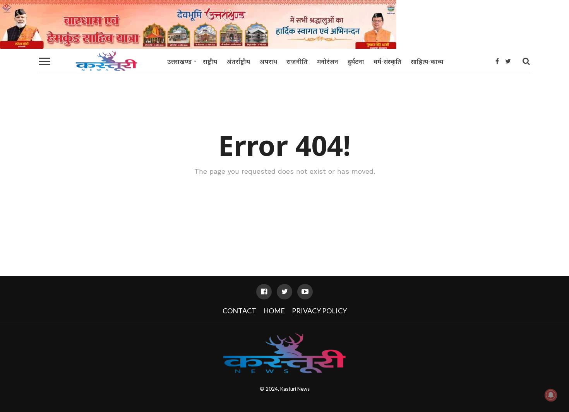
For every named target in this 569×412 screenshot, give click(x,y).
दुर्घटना (356, 61)
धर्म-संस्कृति (387, 61)
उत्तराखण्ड (179, 61)
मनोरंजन (327, 61)
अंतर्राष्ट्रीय (238, 61)
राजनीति (297, 61)
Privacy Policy (319, 310)
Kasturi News (295, 389)
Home (274, 310)
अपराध (268, 61)
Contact (239, 310)
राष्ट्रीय (210, 61)
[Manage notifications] (551, 395)
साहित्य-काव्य (427, 61)
